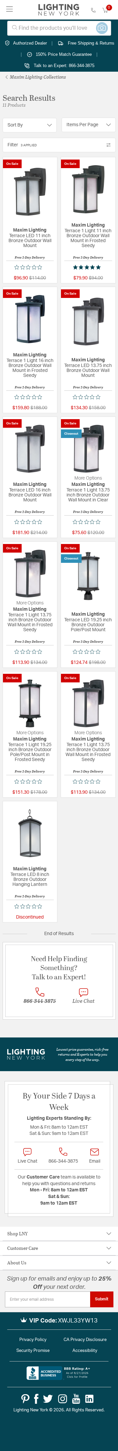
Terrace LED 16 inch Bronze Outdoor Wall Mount (30, 495)
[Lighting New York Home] (58, 10)
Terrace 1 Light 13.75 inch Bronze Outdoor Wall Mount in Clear (88, 495)
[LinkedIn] (89, 1399)
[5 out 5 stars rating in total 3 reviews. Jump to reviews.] (88, 267)
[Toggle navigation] (10, 9)
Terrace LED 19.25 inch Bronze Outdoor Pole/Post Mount (88, 625)
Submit (101, 1299)
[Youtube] (76, 1399)
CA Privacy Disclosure (85, 1340)
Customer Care (22, 1248)
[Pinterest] (25, 1399)
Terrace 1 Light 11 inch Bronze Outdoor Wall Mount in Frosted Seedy (88, 238)
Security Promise (32, 1351)
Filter (22, 145)
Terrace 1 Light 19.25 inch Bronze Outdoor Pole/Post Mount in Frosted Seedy (29, 752)
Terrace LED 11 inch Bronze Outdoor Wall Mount (30, 241)
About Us (16, 1262)
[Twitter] (48, 1399)
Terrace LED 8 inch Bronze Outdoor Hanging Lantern (29, 879)
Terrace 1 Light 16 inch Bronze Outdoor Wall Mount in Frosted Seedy (30, 368)
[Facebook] (36, 1399)
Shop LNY (17, 1233)
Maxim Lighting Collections (37, 76)
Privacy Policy (33, 1340)
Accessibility (84, 1351)
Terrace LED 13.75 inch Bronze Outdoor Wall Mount (88, 370)
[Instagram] (62, 1399)
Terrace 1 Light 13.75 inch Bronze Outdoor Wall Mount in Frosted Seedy (30, 622)
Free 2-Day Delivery (30, 257)
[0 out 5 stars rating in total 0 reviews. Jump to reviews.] (29, 267)
